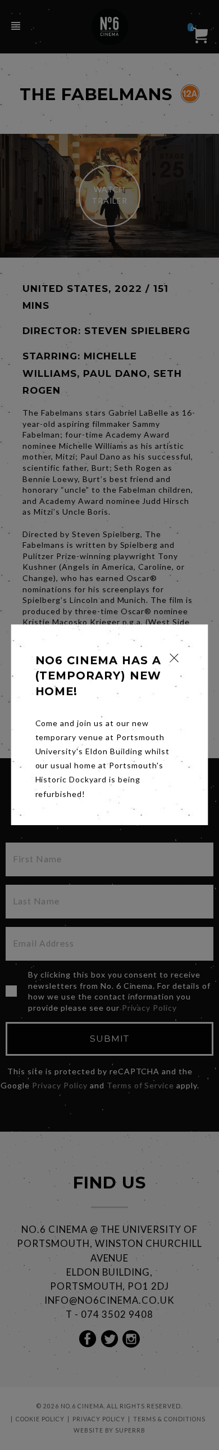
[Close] (174, 658)
